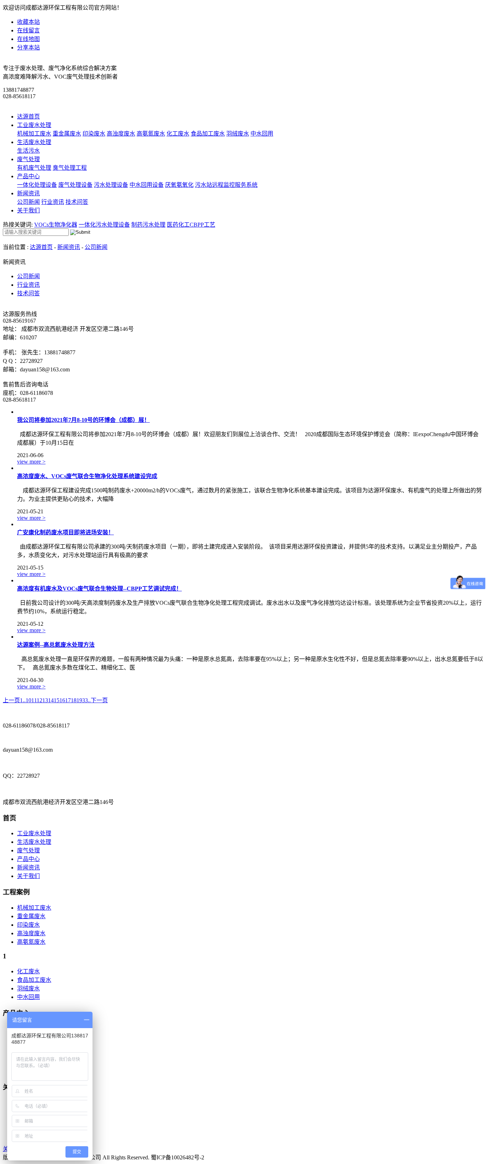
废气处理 (28, 159)
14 (51, 700)
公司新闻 (28, 202)
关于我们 (28, 210)
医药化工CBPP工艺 (191, 225)
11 (34, 700)
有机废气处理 (34, 168)
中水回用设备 (147, 185)
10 (28, 700)
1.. (23, 700)
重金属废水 (67, 134)
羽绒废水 (237, 134)
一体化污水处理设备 (104, 225)
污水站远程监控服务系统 (226, 185)
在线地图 (28, 39)
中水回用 (261, 134)
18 (73, 700)
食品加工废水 (208, 134)
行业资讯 (52, 202)
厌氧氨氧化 (179, 185)
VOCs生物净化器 (55, 225)
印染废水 (94, 134)
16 (62, 700)
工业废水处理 (34, 125)
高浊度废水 (121, 134)
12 (39, 700)
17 (68, 700)
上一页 (11, 700)
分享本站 (28, 47)
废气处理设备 (75, 185)
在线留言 (28, 30)
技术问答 (76, 202)
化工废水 (178, 134)
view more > (31, 462)
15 (56, 700)
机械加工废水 (34, 134)
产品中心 (28, 176)
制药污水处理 (148, 225)
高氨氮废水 (151, 134)
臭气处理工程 (70, 168)
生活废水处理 (34, 142)
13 (45, 700)
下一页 (99, 700)
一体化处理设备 (37, 185)
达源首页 (28, 116)
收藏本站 (28, 22)
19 (79, 700)
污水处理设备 (111, 185)
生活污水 (28, 151)
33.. (86, 700)
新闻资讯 (28, 193)
